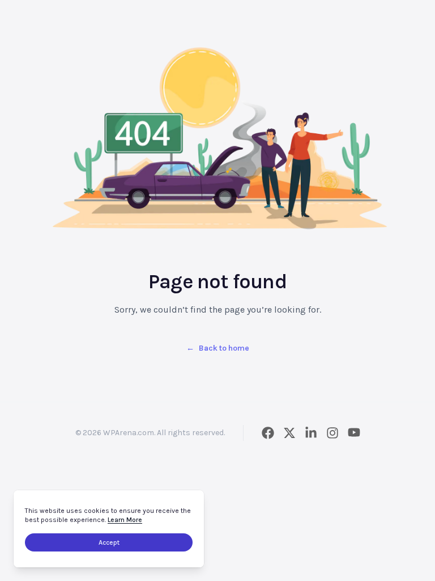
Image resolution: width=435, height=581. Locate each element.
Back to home (217, 348)
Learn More (125, 520)
